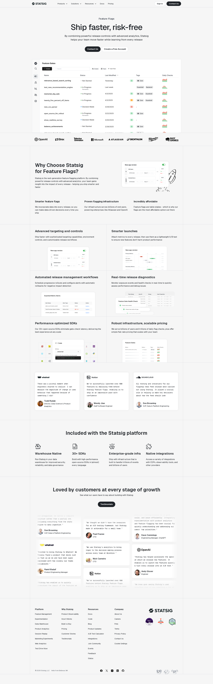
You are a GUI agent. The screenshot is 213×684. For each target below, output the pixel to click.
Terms (117, 629)
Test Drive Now (41, 648)
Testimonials (106, 504)
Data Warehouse (41, 624)
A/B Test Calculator (96, 634)
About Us (118, 614)
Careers (118, 619)
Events (90, 648)
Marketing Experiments (44, 639)
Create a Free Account (115, 49)
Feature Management (43, 614)
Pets (116, 624)
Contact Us (174, 4)
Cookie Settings (121, 643)
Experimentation (41, 619)
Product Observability (70, 614)
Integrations (92, 639)
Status (90, 658)
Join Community (94, 643)
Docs (102, 4)
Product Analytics (42, 629)
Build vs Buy (66, 624)
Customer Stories (69, 634)
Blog (90, 624)
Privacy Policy (120, 634)
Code (90, 619)
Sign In (160, 4)
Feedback (92, 653)
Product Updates (94, 629)
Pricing (110, 4)
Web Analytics (40, 643)
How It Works (67, 619)
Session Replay (41, 634)
